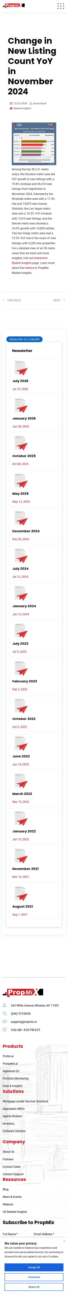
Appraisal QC (11, 1071)
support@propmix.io (24, 1022)
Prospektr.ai (10, 1063)
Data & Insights (12, 1086)
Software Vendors (14, 1131)
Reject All (34, 1286)
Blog (6, 1189)
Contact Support (13, 1174)
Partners (8, 1159)
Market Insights (22, 108)
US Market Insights (15, 1212)
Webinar (8, 1204)
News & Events (12, 1197)
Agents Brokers (12, 1116)
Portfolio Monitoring (15, 1078)
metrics (29, 268)
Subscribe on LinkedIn (24, 339)
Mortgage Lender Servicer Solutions (25, 1101)
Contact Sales (11, 1166)
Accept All (34, 1267)
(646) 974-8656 (21, 1013)
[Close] (64, 1241)
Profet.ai (8, 1056)
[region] (34, 1266)
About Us (8, 1151)
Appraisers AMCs (14, 1108)
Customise (34, 1277)
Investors (8, 1123)
